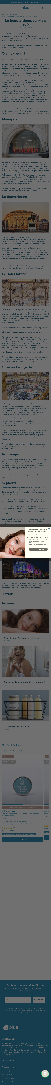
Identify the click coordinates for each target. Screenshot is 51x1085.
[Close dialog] (49, 528)
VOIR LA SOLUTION (38, 549)
